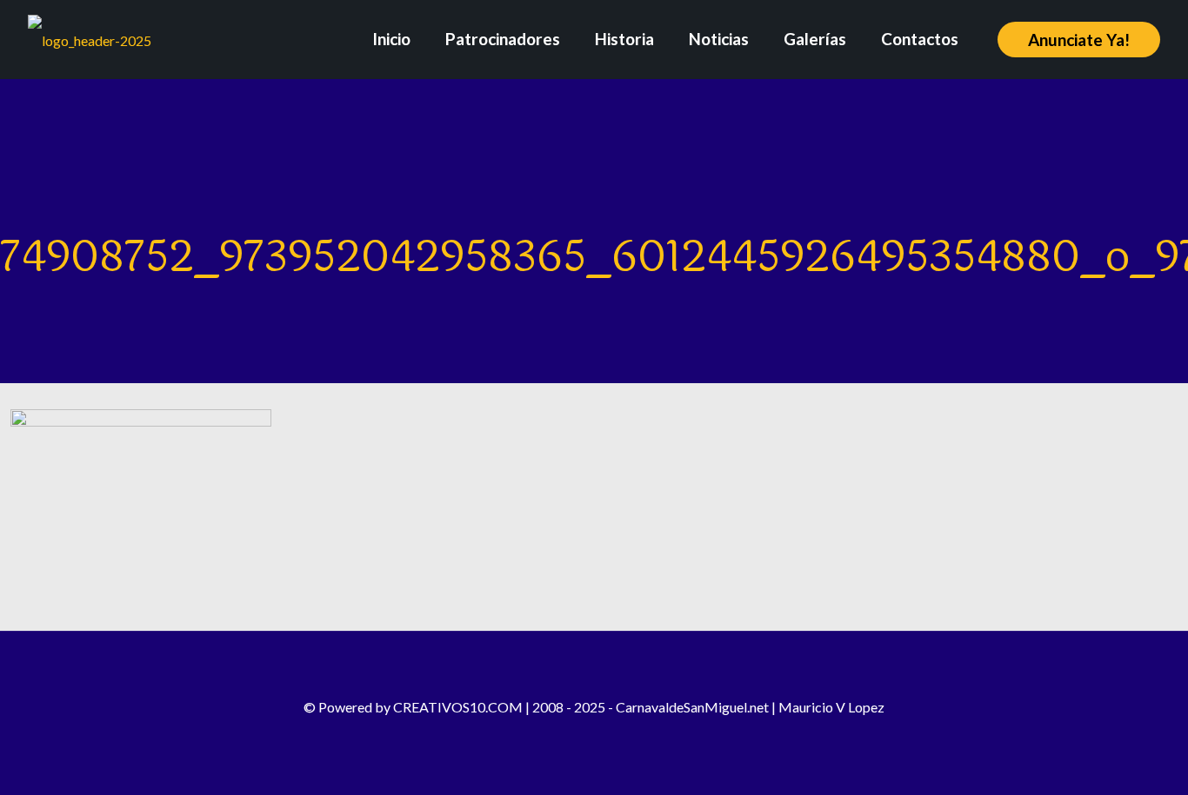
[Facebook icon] (559, 734)
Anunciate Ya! (1079, 40)
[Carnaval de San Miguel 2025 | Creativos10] (89, 39)
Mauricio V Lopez (831, 707)
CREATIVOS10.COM (458, 707)
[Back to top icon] (594, 667)
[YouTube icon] (606, 734)
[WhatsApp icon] (629, 734)
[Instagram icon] (582, 734)
